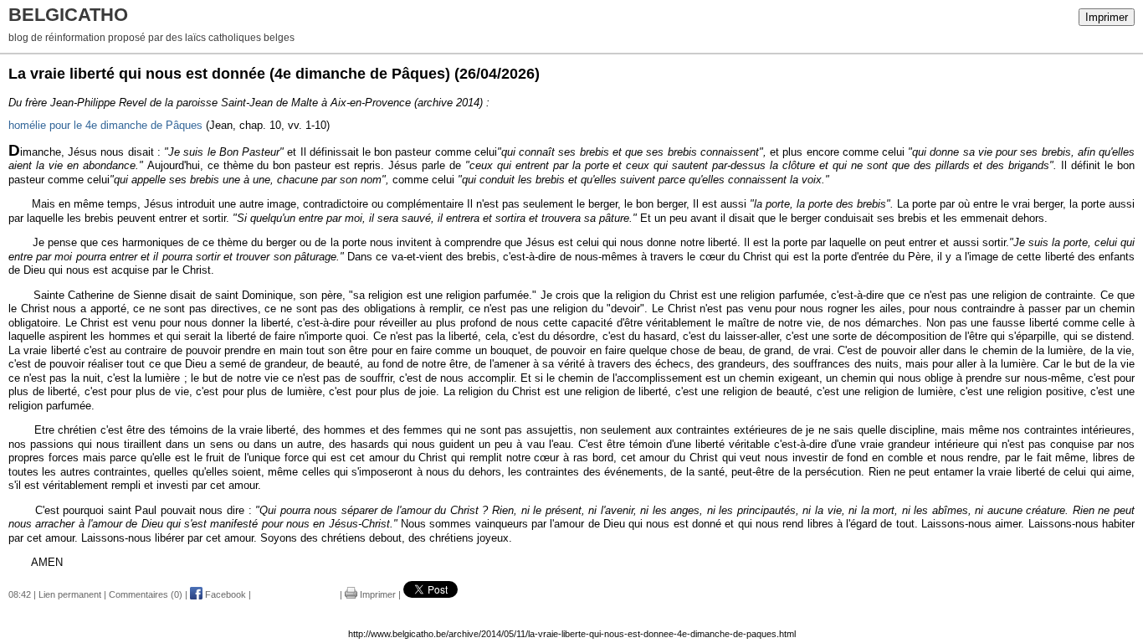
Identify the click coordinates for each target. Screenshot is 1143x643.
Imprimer (1106, 17)
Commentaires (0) (145, 594)
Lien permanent (69, 594)
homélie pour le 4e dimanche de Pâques (105, 125)
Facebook (224, 594)
